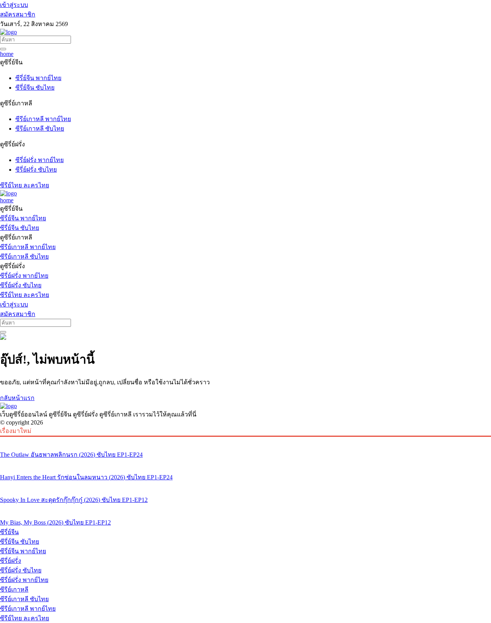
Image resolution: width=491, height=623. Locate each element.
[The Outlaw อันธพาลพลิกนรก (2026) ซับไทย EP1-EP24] (245, 440)
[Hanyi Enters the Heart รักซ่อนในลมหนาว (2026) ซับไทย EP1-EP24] (245, 462)
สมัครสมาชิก (17, 14)
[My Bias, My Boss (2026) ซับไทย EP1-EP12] (245, 508)
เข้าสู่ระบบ (14, 5)
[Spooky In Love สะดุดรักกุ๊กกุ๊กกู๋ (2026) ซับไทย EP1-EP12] (245, 485)
